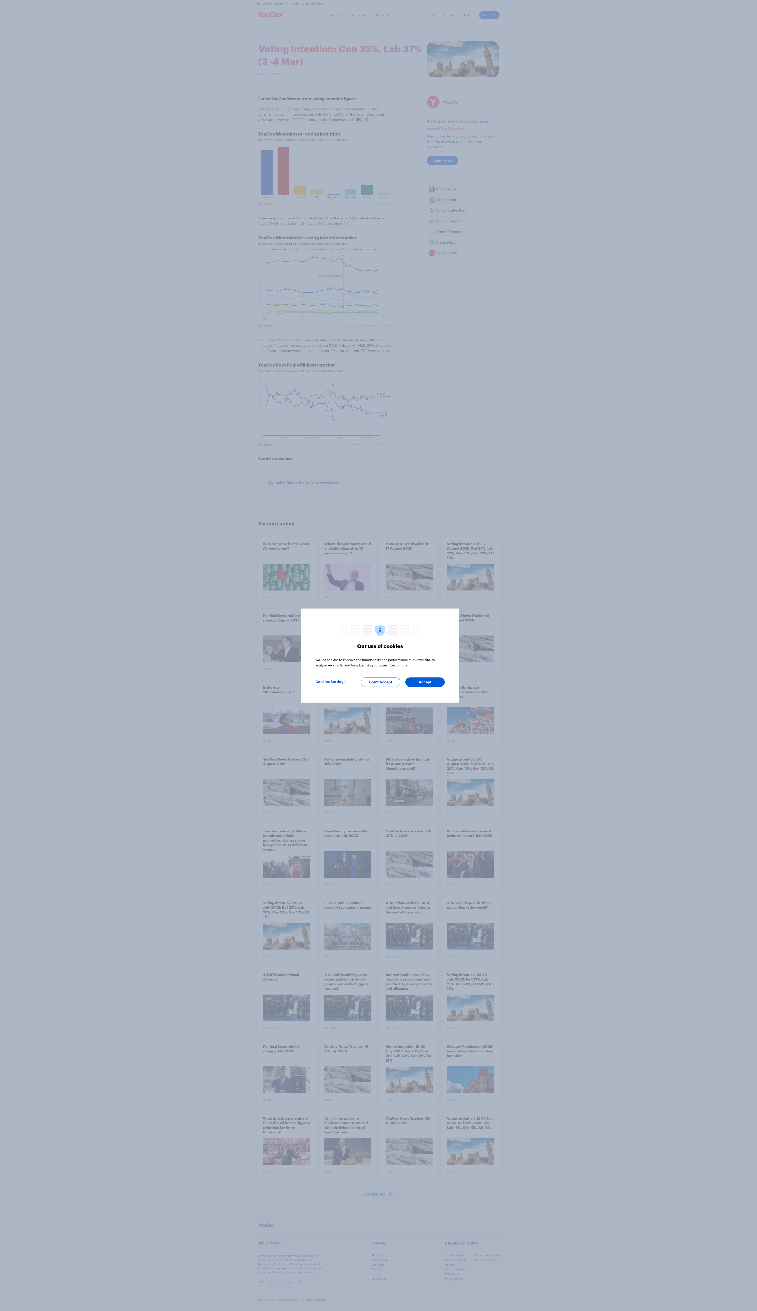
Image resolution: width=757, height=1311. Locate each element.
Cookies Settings (330, 681)
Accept (425, 682)
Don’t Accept (380, 682)
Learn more (398, 665)
